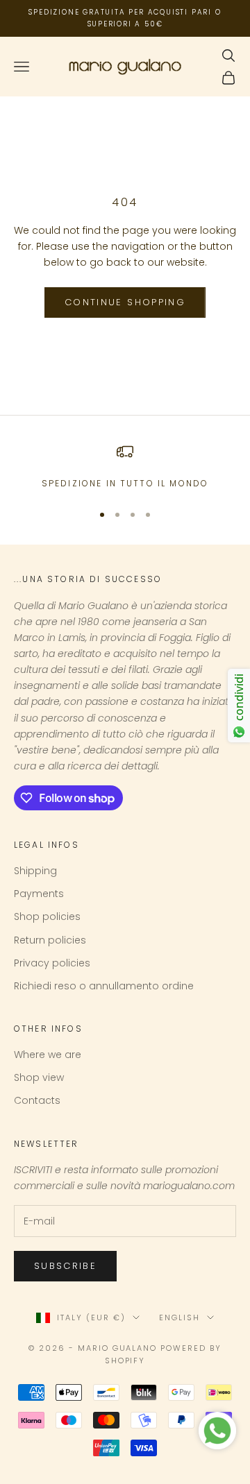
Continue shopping (125, 302)
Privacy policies (52, 963)
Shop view (39, 1077)
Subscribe (65, 1265)
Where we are (47, 1054)
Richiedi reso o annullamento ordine (104, 986)
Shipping (35, 871)
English (179, 1317)
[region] (125, 467)
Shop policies (47, 916)
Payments (39, 894)
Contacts (37, 1100)
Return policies (50, 940)
